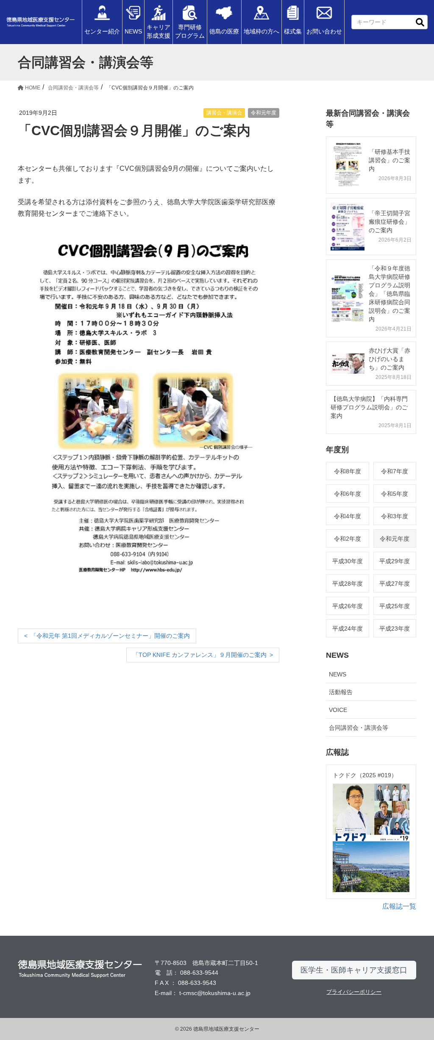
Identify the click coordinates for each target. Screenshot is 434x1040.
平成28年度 (347, 583)
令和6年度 (347, 493)
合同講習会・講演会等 (358, 727)
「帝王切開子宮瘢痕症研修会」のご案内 (389, 222)
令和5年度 (394, 493)
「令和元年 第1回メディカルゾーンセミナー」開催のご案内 (110, 635)
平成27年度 (394, 583)
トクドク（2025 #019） (365, 775)
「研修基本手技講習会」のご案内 (389, 160)
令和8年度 (347, 471)
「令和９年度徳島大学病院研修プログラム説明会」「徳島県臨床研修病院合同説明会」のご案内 (389, 294)
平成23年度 (394, 628)
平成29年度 (394, 561)
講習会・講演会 (224, 113)
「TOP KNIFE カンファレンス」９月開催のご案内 (200, 654)
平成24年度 (347, 628)
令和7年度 (394, 471)
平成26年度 (347, 606)
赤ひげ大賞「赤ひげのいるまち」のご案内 (389, 359)
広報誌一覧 (399, 906)
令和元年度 (263, 113)
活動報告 (341, 692)
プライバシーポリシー (353, 992)
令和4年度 (347, 516)
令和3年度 (394, 516)
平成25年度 (394, 606)
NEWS (337, 674)
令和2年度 (347, 538)
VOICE (338, 709)
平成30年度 (347, 561)
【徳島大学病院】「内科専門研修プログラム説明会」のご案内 (369, 407)
